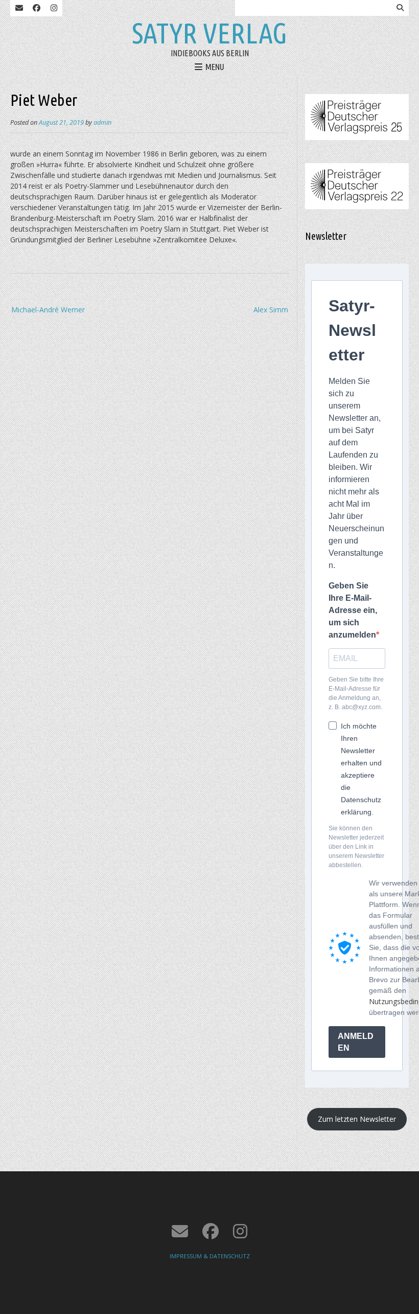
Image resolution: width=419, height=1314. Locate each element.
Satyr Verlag (209, 33)
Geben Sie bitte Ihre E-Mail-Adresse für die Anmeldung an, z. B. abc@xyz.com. (356, 693)
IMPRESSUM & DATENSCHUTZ (210, 1256)
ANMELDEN (356, 1042)
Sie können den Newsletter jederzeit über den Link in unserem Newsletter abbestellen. (356, 847)
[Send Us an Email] (19, 8)
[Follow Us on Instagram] (53, 8)
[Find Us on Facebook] (36, 8)
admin (102, 122)
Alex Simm (270, 309)
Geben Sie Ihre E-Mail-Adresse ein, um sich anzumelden (353, 610)
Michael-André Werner (48, 309)
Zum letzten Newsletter (357, 1119)
